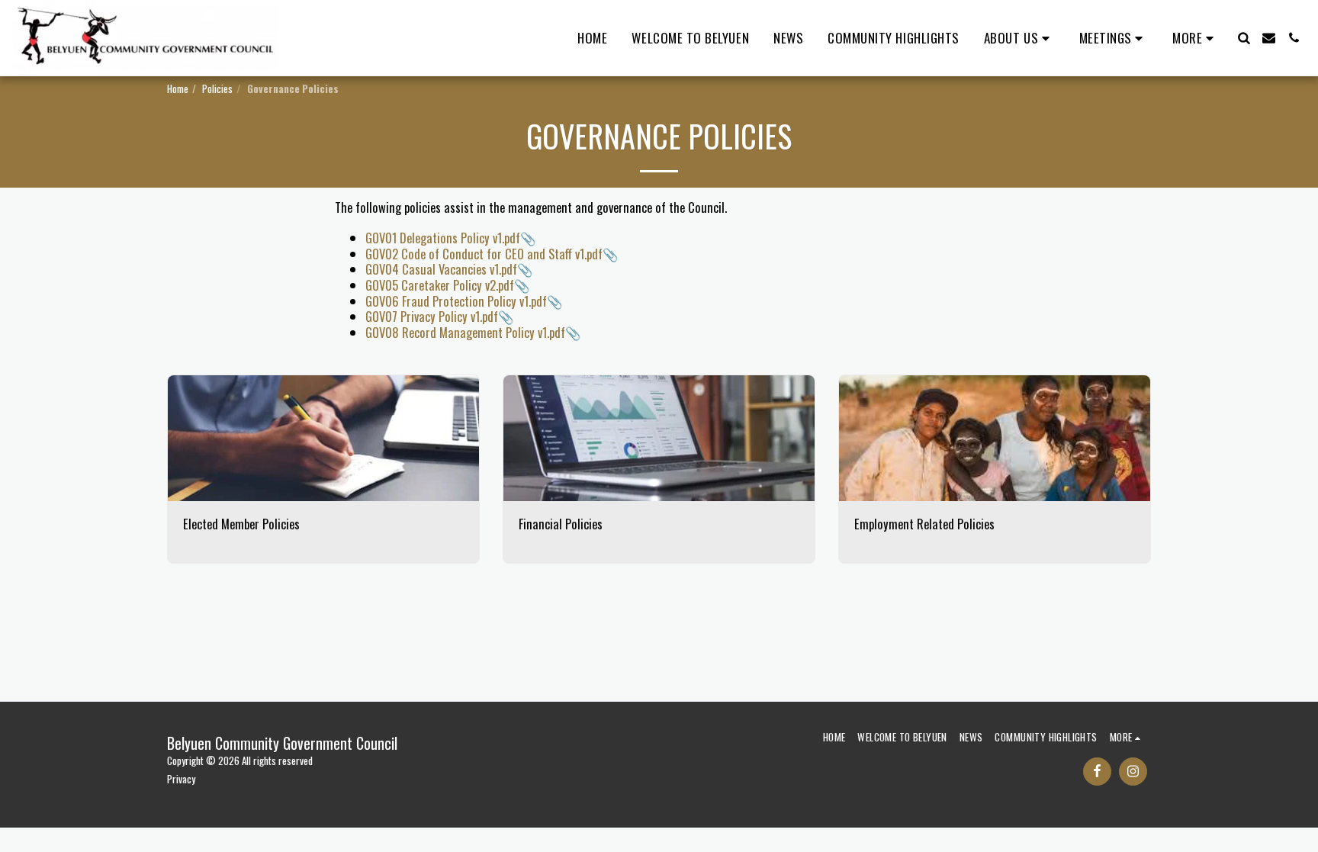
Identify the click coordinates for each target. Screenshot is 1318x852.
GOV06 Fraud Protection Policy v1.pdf (456, 300)
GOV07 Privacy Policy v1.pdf (431, 316)
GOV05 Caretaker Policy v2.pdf (439, 284)
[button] (1019, 37)
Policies (217, 88)
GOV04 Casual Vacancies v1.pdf (441, 268)
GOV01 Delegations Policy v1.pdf (442, 237)
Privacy (181, 778)
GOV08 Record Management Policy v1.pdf (465, 332)
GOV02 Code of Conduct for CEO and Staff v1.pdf (484, 253)
